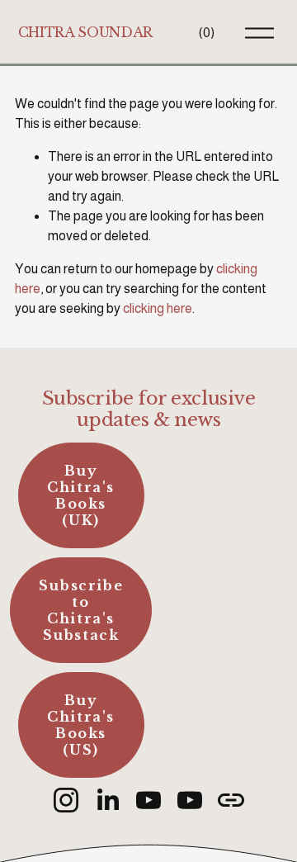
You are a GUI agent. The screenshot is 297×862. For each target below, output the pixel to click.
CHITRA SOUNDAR (85, 32)
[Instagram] (66, 800)
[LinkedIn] (107, 800)
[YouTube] (148, 800)
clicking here (157, 308)
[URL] (231, 800)
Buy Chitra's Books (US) (81, 725)
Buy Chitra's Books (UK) (81, 495)
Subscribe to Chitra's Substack (81, 610)
